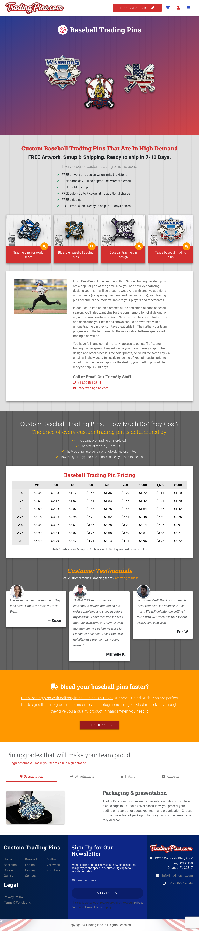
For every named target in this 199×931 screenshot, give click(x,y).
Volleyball (53, 865)
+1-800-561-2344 (89, 383)
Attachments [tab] (84, 776)
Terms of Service (94, 907)
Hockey (30, 870)
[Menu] (189, 8)
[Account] (178, 8)
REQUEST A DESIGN (135, 8)
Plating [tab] (130, 776)
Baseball (31, 859)
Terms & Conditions (17, 902)
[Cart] (168, 8)
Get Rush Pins (97, 725)
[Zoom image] (44, 246)
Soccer (8, 870)
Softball (51, 859)
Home (8, 859)
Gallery (8, 876)
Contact (30, 876)
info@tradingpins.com (93, 388)
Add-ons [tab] (173, 776)
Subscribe (105, 893)
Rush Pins (53, 870)
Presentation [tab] (33, 776)
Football (30, 865)
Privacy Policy (13, 897)
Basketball (11, 865)
